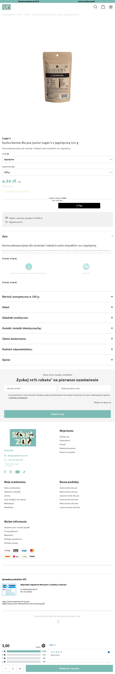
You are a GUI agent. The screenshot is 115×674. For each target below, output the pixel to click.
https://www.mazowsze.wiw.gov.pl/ (16, 601)
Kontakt (8, 450)
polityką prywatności (18, 397)
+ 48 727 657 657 (15, 460)
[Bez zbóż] (86, 266)
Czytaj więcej (9, 258)
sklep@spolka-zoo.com (18, 455)
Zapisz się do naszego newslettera (57, 375)
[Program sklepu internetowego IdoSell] (57, 622)
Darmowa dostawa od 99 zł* (28, 1)
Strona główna (8, 14)
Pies (19, 14)
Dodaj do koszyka (69, 668)
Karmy (27, 14)
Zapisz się (57, 414)
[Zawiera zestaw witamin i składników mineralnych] (28, 266)
